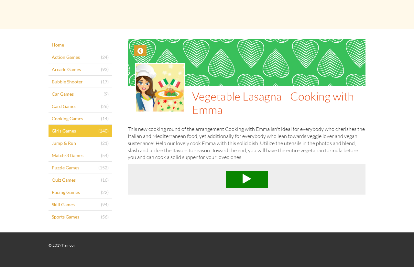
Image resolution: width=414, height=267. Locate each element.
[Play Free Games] (207, 14)
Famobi (68, 245)
